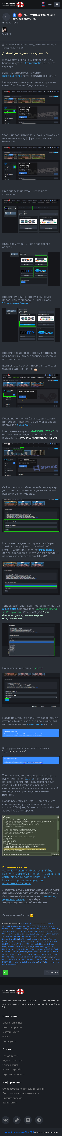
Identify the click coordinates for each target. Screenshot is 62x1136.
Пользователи (10, 1055)
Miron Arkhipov (19, 954)
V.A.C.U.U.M (15, 928)
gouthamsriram (34, 939)
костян (53, 954)
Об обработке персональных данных (23, 1088)
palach (52, 959)
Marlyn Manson (49, 926)
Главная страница (12, 1022)
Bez (43, 931)
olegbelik (6, 926)
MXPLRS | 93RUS (29, 923)
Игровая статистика (13, 1074)
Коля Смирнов (49, 941)
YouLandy (54, 934)
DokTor (45, 954)
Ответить (53, 972)
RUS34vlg (33, 936)
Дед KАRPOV (42, 934)
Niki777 (5, 928)
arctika (30, 957)
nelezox (17, 962)
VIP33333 (34, 959)
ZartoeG (6, 939)
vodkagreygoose (21, 959)
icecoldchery (51, 931)
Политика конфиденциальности (20, 1093)
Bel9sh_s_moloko (29, 962)
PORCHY (28, 931)
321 (49, 936)
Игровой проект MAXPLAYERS (19, 1132)
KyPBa (37, 931)
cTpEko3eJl (29, 934)
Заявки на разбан (12, 1069)
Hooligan (6, 949)
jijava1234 (50, 946)
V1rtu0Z (23, 941)
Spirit (44, 939)
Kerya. (48, 962)
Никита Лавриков (11, 957)
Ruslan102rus (17, 931)
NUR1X (41, 962)
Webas (9, 936)
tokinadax (40, 949)
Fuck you (15, 951)
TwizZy (45, 951)
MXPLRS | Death (45, 923)
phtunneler (21, 946)
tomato (23, 951)
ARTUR (49, 949)
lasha (10, 959)
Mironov (12, 944)
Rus (57, 928)
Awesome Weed (47, 928)
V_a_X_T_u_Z (34, 941)
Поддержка (9, 1041)
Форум (6, 1036)
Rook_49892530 (9, 964)
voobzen (43, 936)
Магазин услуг (10, 1032)
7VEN (29, 946)
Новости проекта (12, 1027)
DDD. (4, 959)
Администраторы (12, 1060)
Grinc (23, 957)
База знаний (9, 1102)
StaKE (5, 944)
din (3, 936)
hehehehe (15, 949)
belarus (20, 934)
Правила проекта (12, 1098)
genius (48, 957)
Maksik (26, 926)
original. (25, 949)
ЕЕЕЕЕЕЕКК (39, 946)
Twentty (6, 931)
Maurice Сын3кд (20, 936)
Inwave (55, 962)
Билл (24, 928)
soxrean (37, 951)
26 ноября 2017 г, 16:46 (16, 44)
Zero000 (44, 959)
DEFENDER (35, 926)
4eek (36, 944)
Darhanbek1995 (34, 954)
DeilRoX (49, 44)
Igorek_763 (39, 957)
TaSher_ (21, 944)
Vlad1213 (14, 939)
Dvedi (32, 949)
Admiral (15, 941)
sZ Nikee (29, 944)
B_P (54, 957)
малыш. (11, 946)
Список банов (10, 1065)
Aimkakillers (33, 928)
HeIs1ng (42, 944)
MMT (30, 951)
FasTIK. (22, 939)
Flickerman (16, 926)
